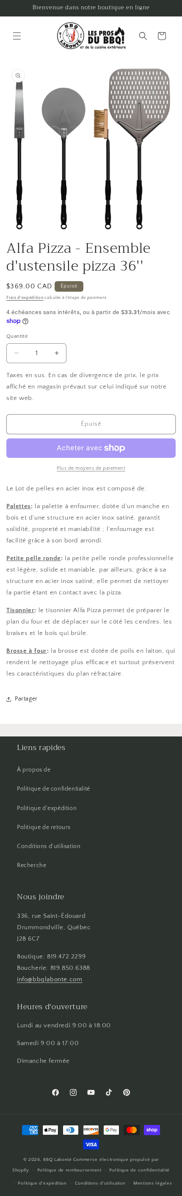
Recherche (31, 865)
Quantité (17, 336)
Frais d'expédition (25, 298)
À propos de (34, 769)
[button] (17, 36)
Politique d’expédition (42, 1183)
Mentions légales (152, 1183)
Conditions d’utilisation (100, 1183)
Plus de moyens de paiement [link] (91, 468)
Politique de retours (44, 827)
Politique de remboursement (69, 1170)
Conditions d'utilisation (48, 846)
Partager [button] (26, 698)
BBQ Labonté (57, 1159)
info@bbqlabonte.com (49, 979)
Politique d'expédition (47, 808)
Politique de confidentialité (53, 788)
